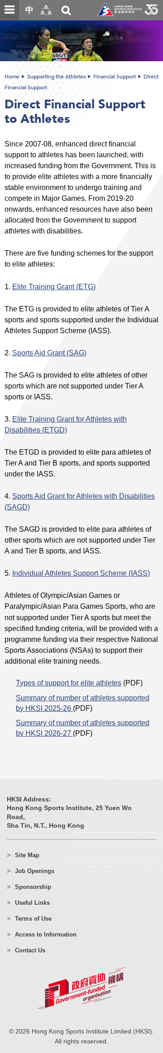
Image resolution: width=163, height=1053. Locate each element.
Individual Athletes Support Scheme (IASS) (81, 573)
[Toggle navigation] (9, 10)
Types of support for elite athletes (68, 683)
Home (12, 76)
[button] (46, 10)
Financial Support (114, 76)
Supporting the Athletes (56, 76)
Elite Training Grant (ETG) (54, 286)
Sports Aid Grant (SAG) (49, 353)
